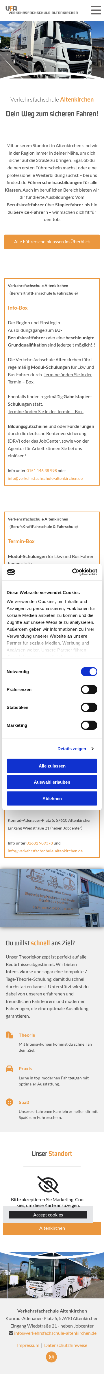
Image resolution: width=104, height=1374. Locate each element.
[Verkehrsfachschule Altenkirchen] (41, 10)
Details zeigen (71, 748)
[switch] (89, 689)
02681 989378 (40, 843)
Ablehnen (52, 798)
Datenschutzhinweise (65, 1345)
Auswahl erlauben (52, 782)
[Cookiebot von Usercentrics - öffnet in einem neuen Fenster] (73, 572)
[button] (52, 242)
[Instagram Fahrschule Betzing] (51, 1357)
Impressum (28, 1345)
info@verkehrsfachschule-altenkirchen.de (55, 1333)
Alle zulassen (52, 765)
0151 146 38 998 (42, 470)
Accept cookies (48, 1214)
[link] (48, 1185)
